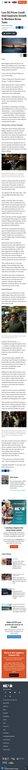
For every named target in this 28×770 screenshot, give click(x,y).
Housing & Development (18, 604)
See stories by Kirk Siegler (17, 490)
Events (4, 719)
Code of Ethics (6, 739)
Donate (23, 2)
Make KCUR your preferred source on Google (14, 624)
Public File (5, 746)
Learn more (14, 546)
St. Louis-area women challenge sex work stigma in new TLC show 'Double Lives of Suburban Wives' (19, 565)
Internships (6, 733)
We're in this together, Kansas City (14, 654)
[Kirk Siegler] (5, 479)
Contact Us (5, 726)
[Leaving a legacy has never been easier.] (14, 512)
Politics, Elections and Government (18, 575)
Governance (6, 743)
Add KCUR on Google (14, 637)
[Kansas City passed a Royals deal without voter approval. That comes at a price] (7, 577)
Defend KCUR (14, 675)
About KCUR (6, 703)
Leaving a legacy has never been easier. (14, 529)
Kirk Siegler (9, 25)
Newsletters (6, 716)
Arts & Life (15, 559)
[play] (2, 768)
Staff (4, 723)
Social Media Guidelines (9, 736)
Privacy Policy (6, 749)
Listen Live (5, 706)
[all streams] (26, 768)
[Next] (24, 55)
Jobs (4, 729)
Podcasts (5, 713)
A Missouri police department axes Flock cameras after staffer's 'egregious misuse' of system (18, 595)
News (13, 589)
